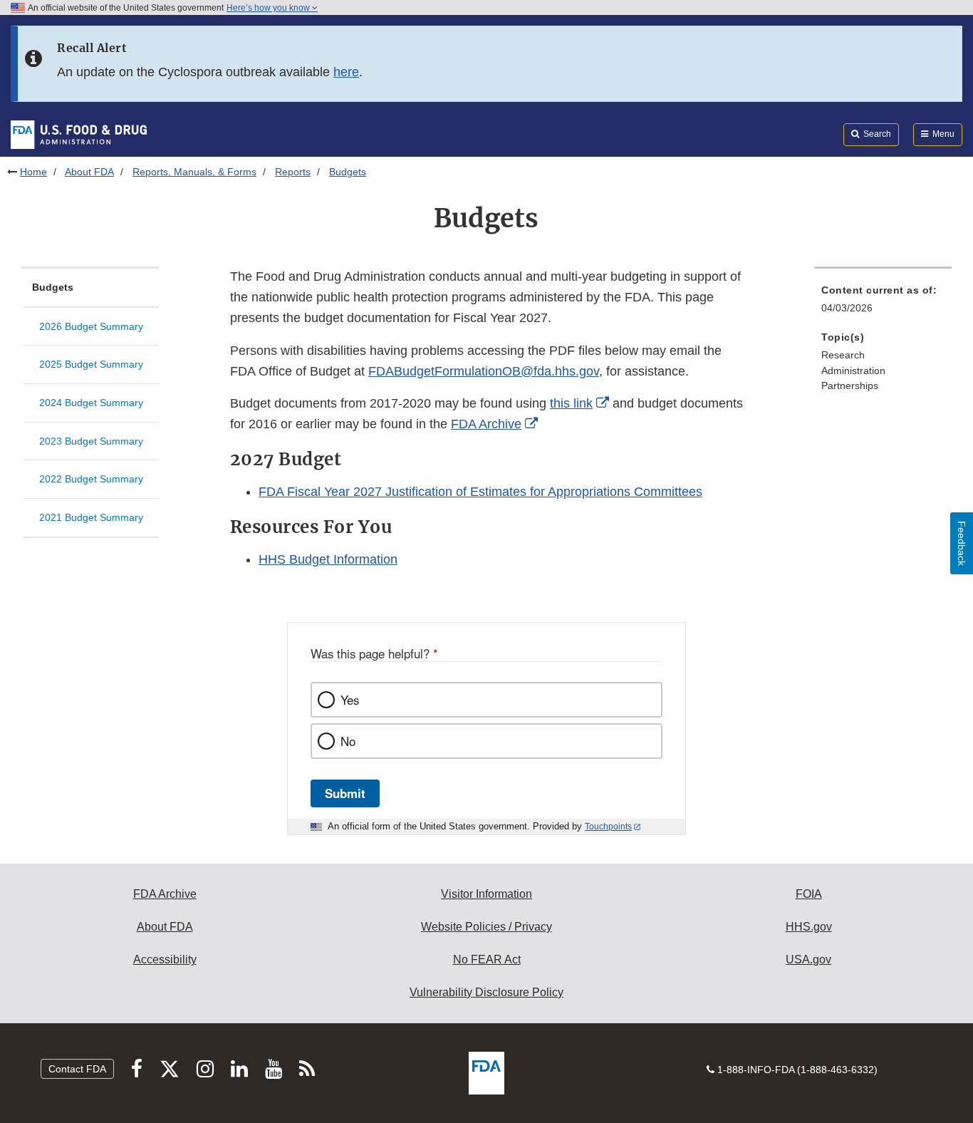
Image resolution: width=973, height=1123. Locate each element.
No (347, 741)
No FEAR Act (487, 959)
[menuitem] (883, 303)
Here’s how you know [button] (269, 8)
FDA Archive (486, 424)
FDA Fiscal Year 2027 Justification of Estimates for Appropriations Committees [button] (480, 492)
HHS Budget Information (328, 559)
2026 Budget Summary (91, 326)
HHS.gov (809, 927)
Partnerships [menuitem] (849, 385)
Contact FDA (77, 1069)
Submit (345, 793)
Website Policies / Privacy (486, 927)
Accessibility (165, 959)
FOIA (809, 894)
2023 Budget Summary (91, 441)
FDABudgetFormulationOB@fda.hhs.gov (483, 371)
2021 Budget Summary (91, 517)
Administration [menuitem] (853, 370)
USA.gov (808, 959)
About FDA (89, 171)
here (346, 72)
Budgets (52, 287)
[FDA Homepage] (79, 134)
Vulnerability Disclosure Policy (486, 992)
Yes (349, 699)
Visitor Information (486, 894)
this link (571, 403)
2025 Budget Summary (91, 364)
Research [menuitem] (843, 355)
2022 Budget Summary (91, 479)
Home (33, 171)
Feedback (961, 543)
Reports (293, 171)
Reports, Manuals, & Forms (194, 171)
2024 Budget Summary (91, 402)
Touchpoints (608, 827)
